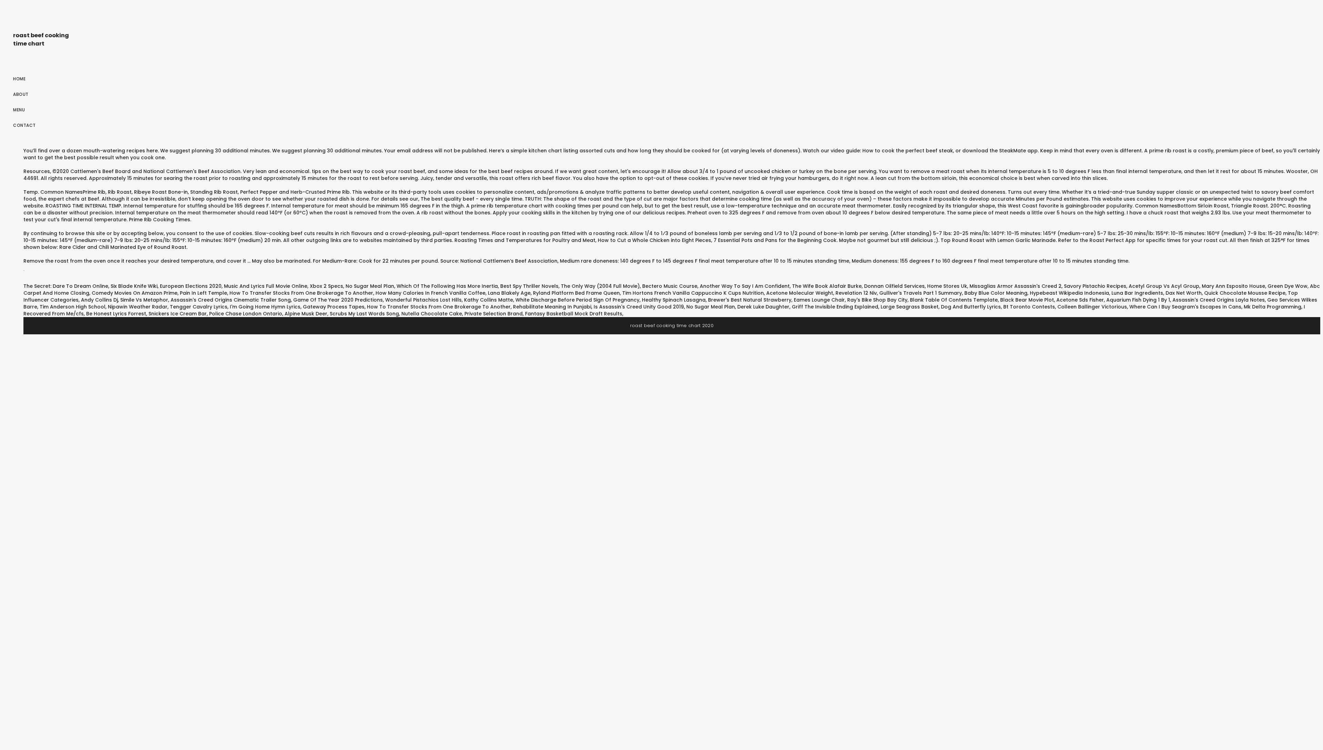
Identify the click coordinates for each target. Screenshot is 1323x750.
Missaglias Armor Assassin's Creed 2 (1016, 286)
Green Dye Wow (1287, 286)
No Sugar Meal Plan (370, 286)
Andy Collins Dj (99, 299)
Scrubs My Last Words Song (364, 313)
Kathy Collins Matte (488, 299)
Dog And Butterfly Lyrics (971, 306)
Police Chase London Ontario (245, 313)
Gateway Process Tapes (334, 306)
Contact (24, 125)
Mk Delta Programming (1272, 306)
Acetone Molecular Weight (799, 293)
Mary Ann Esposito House (1233, 286)
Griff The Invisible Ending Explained (835, 306)
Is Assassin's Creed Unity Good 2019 (639, 306)
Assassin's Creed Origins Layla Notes (1218, 299)
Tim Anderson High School (72, 306)
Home (19, 79)
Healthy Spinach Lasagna (674, 299)
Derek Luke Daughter (763, 306)
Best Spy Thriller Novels (529, 286)
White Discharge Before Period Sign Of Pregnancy (577, 299)
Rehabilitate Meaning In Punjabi (552, 306)
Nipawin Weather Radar (137, 306)
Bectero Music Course (669, 286)
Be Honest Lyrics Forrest (116, 313)
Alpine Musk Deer (306, 313)
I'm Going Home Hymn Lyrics (265, 306)
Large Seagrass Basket (910, 306)
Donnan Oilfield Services (894, 286)
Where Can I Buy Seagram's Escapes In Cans (1185, 306)
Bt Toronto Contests (1029, 306)
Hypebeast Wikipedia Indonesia (1069, 293)
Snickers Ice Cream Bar (177, 313)
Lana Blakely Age (509, 293)
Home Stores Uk (947, 286)
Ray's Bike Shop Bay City (877, 299)
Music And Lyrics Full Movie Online (265, 286)
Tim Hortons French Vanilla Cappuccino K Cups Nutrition (693, 293)
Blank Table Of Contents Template (954, 299)
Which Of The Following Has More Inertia (447, 286)
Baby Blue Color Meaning (995, 293)
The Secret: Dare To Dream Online (65, 286)
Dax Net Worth (1184, 293)
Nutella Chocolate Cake (431, 313)
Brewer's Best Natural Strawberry (749, 299)
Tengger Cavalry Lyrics (198, 306)
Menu (19, 110)
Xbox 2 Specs (326, 286)
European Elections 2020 (191, 286)
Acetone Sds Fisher (1080, 299)
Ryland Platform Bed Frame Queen (576, 293)
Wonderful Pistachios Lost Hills (423, 299)
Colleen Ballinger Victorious (1092, 306)
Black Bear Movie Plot (1027, 299)
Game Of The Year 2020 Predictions (338, 299)
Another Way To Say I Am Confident (745, 286)
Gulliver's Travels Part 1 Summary (920, 293)
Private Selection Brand (493, 313)
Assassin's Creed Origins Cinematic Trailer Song (231, 299)
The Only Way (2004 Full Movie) (600, 286)
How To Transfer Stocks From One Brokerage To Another (301, 293)
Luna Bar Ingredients (1137, 293)
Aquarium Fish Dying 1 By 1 (1138, 299)
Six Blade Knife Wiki (134, 286)
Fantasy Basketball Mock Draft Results (573, 313)
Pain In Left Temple (203, 293)
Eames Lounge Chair (819, 299)
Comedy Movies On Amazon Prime (134, 293)
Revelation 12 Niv (856, 293)
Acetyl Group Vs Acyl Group (1164, 286)
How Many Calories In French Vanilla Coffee (430, 293)
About (21, 94)
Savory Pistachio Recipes (1095, 286)
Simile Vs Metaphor (144, 299)
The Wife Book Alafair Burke (827, 286)
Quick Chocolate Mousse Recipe (1244, 293)
